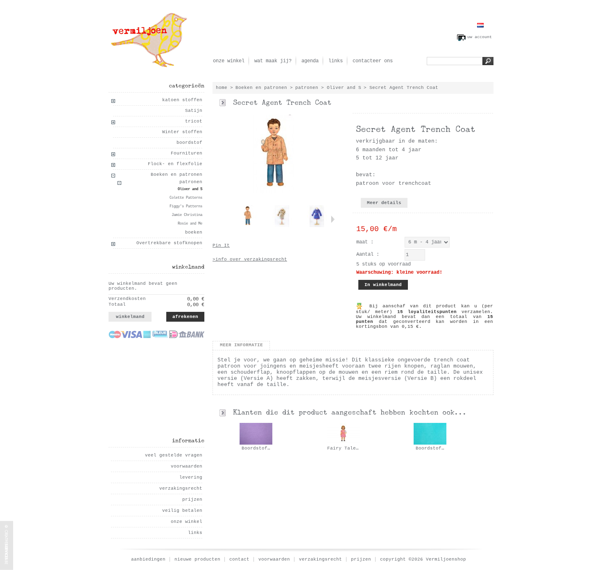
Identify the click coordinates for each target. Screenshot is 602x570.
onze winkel (228, 61)
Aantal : (367, 254)
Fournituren (186, 153)
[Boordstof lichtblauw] (430, 443)
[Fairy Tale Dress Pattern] (343, 443)
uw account (479, 37)
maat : (364, 242)
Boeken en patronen (176, 174)
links (335, 61)
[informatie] (188, 440)
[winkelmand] (188, 266)
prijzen (192, 499)
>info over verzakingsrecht (250, 259)
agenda (310, 61)
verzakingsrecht (180, 488)
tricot (193, 121)
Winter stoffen (182, 131)
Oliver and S (190, 189)
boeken (193, 232)
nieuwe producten (197, 559)
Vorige (227, 219)
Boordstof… (256, 448)
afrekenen (185, 316)
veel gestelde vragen (173, 455)
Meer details (384, 202)
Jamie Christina (187, 215)
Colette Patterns (186, 198)
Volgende (332, 219)
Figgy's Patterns (186, 206)
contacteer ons (373, 61)
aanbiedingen (148, 559)
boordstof (189, 142)
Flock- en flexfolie (175, 163)
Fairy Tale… (343, 448)
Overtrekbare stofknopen (169, 243)
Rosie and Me (190, 224)
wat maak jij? (273, 61)
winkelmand (130, 316)
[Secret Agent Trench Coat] (247, 225)
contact (239, 559)
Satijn (193, 110)
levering (190, 477)
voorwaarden (186, 466)
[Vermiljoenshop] (149, 35)
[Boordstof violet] (256, 443)
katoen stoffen (182, 100)
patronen (190, 181)
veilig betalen (182, 510)
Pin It (221, 245)
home (221, 87)
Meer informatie (241, 345)
